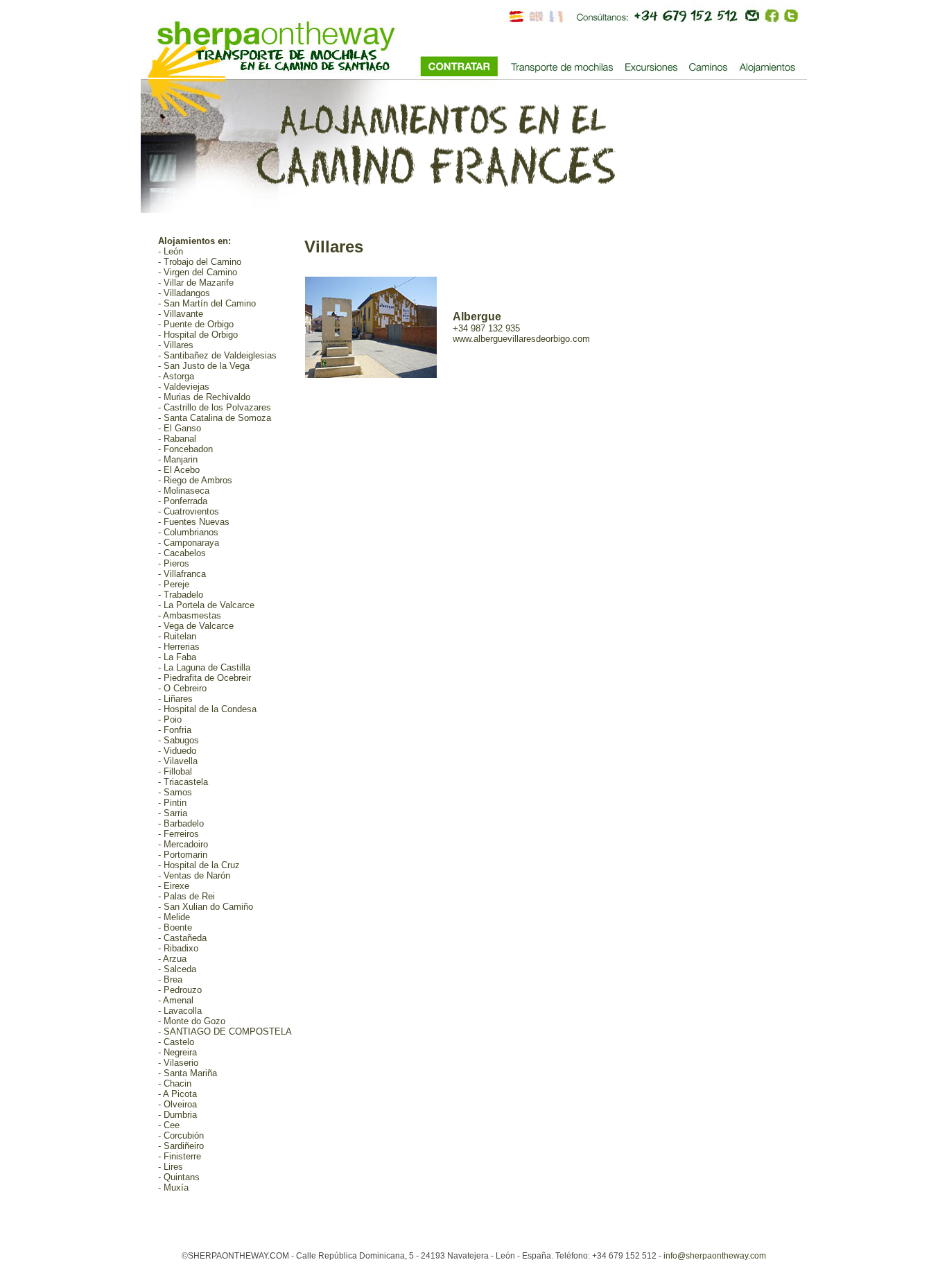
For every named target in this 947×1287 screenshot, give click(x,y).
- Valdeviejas (183, 386)
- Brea (170, 979)
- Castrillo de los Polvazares (214, 407)
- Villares (175, 345)
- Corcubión (181, 1135)
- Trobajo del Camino (199, 262)
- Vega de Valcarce (196, 626)
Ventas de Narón (197, 875)
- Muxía (173, 1187)
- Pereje (173, 584)
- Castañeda (182, 938)
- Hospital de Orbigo (198, 334)
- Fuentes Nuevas (193, 522)
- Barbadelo (181, 823)
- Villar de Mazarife (196, 282)
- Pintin (172, 802)
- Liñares (175, 698)
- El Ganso (179, 428)
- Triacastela (183, 782)
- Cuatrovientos (188, 511)
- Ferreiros (178, 834)
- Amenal (175, 1000)
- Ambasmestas (189, 615)
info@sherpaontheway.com (714, 1256)
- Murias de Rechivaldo (204, 397)
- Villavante (180, 314)
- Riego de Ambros (195, 480)
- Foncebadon (185, 449)
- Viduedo (177, 750)
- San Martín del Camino (207, 303)
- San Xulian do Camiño (205, 906)
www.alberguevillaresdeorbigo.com (521, 339)
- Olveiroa (177, 1104)
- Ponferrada (182, 501)
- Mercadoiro (183, 844)
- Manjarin (178, 459)
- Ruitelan (177, 636)
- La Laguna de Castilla (204, 667)
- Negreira (177, 1052)
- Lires (170, 1166)
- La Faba (177, 657)
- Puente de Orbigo (196, 324)
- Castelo (176, 1042)
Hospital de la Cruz (202, 865)
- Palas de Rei (186, 896)
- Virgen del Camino (197, 272)
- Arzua (172, 958)
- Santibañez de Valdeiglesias (217, 355)
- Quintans (179, 1177)
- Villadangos (184, 293)
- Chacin (174, 1083)
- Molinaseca (183, 490)
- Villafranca (182, 574)
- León (170, 251)
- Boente (175, 927)
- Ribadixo (178, 948)
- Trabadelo (180, 594)
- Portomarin (182, 854)
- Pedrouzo (180, 990)
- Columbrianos (188, 532)
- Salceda (177, 969)
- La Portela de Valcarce (206, 605)
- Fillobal (175, 771)
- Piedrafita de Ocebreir (204, 678)
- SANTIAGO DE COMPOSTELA (225, 1031)
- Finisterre (179, 1156)
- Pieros (173, 563)
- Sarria (172, 813)
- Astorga (176, 376)
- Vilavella (178, 761)
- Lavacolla (180, 1010)
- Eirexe (173, 886)
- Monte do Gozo (191, 1021)
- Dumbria (177, 1114)
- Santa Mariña (187, 1073)
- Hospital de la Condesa (207, 709)
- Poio (170, 719)
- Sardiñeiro (181, 1146)
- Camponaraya (188, 542)
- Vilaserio (178, 1062)
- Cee (169, 1125)
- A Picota (177, 1094)
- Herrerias (179, 646)
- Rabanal (177, 438)
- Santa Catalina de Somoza (214, 418)
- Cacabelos (182, 553)
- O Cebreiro (182, 688)
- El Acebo (179, 470)
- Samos (175, 792)
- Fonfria (174, 730)
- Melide (174, 917)
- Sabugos (178, 740)
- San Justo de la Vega (204, 366)
